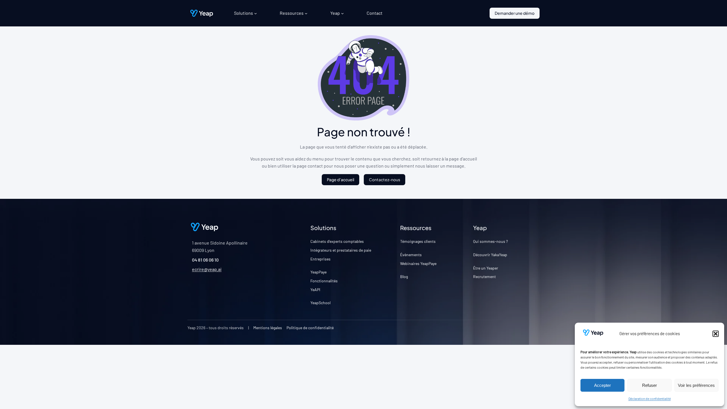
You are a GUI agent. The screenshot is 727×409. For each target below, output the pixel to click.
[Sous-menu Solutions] (255, 13)
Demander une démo (514, 13)
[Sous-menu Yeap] (342, 13)
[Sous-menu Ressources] (306, 13)
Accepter (602, 385)
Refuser (649, 385)
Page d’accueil (340, 179)
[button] (715, 334)
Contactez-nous (384, 179)
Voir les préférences (696, 385)
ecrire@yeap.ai (207, 269)
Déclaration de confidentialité (649, 398)
